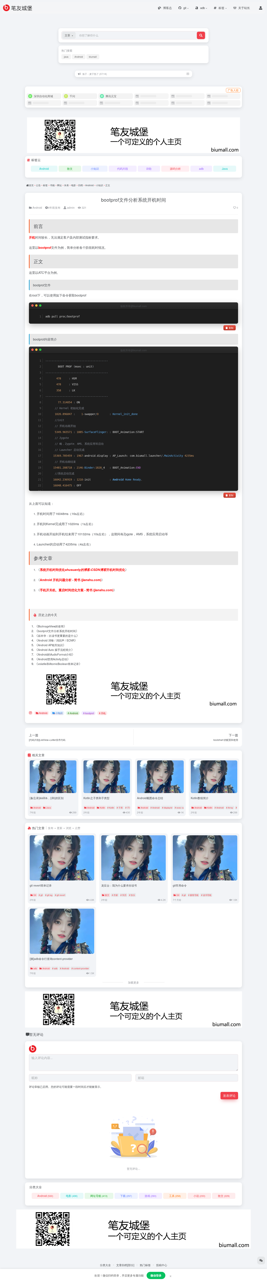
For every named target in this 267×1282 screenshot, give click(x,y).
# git (41, 895)
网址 (59, 185)
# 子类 (120, 807)
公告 (38, 185)
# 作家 (115, 895)
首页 (31, 185)
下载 (126, 1196)
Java (225, 169)
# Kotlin (110, 807)
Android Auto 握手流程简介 (54, 650)
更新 (59, 828)
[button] (69, 35)
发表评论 (229, 1095)
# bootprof (88, 713)
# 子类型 (129, 807)
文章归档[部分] (125, 1265)
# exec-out (180, 807)
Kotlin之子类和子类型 (96, 798)
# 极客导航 (193, 895)
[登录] (261, 8)
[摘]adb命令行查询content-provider (51, 959)
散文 (70, 169)
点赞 (77, 828)
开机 (32, 237)
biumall (93, 56)
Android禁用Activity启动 (52, 659)
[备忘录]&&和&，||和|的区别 (47, 798)
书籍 (52, 185)
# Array (229, 807)
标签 (45, 185)
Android (78, 56)
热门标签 (145, 1265)
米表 (66, 185)
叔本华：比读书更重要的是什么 (57, 636)
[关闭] (188, 73)
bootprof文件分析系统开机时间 (133, 199)
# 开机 (102, 713)
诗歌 (149, 169)
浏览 (68, 828)
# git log (48, 895)
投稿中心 (161, 1265)
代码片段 (122, 169)
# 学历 (123, 895)
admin (70, 207)
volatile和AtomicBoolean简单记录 (58, 664)
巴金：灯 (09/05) (91, 73)
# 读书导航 (206, 895)
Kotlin (102, 807)
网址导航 (99, 1196)
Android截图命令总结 (150, 798)
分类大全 (105, 1265)
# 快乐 (132, 895)
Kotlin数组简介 (200, 798)
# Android (73, 713)
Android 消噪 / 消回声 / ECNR (56, 640)
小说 (199, 1196)
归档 (80, 185)
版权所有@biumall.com (133, 306)
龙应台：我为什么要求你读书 (119, 885)
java (66, 56)
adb (201, 169)
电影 (73, 185)
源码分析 (175, 169)
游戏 (150, 1196)
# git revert (60, 895)
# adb (54, 968)
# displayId (167, 807)
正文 (107, 185)
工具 (175, 1196)
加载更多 (133, 982)
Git (34, 895)
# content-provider (80, 968)
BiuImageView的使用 (51, 626)
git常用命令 (180, 885)
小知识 (95, 169)
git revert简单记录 (41, 885)
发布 (50, 828)
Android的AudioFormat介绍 (55, 654)
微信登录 (156, 1275)
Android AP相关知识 (50, 645)
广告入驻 (233, 90)
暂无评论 (36, 1034)
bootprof (44, 247)
